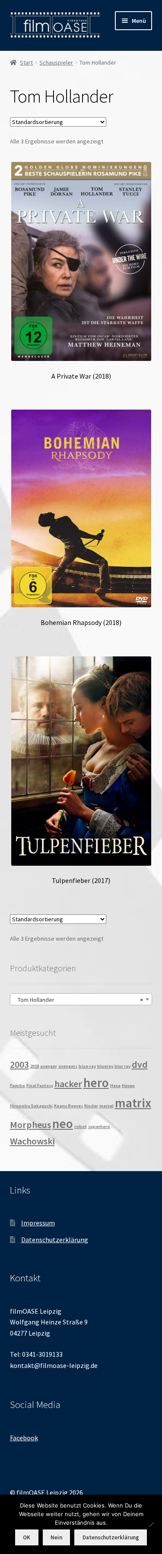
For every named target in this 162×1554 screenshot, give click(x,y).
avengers (67, 1066)
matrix (133, 1103)
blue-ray (87, 1066)
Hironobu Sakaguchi (31, 1106)
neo (62, 1123)
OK (26, 1537)
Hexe (115, 1085)
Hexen (128, 1085)
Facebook (24, 1437)
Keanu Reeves (68, 1106)
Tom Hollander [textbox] (78, 1000)
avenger (48, 1066)
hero (96, 1083)
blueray (105, 1066)
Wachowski (32, 1141)
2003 (19, 1064)
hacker (68, 1084)
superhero (99, 1126)
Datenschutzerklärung (54, 1239)
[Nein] (151, 1524)
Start (26, 62)
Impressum (38, 1222)
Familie (17, 1085)
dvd (140, 1064)
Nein (56, 1537)
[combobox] (81, 999)
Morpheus (30, 1125)
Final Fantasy (39, 1085)
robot (80, 1126)
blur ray (122, 1066)
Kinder (91, 1106)
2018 (34, 1066)
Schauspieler (56, 62)
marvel (106, 1106)
